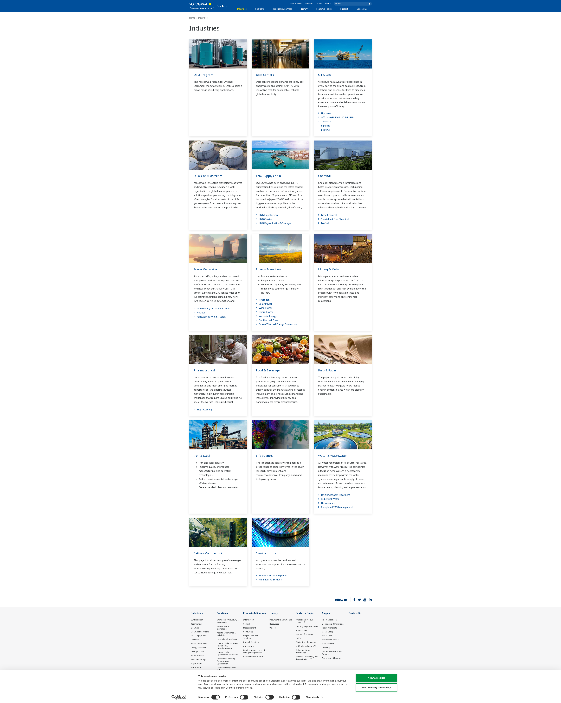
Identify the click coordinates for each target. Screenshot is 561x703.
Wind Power (265, 308)
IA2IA (298, 638)
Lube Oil (325, 129)
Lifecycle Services (251, 642)
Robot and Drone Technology (303, 651)
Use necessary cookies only (376, 687)
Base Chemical (329, 215)
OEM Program (203, 75)
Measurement (249, 627)
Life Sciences (264, 456)
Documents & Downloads (281, 619)
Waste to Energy (268, 316)
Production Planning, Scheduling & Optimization (226, 661)
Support (344, 8)
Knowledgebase (329, 619)
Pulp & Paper (327, 370)
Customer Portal (329, 639)
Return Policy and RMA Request (332, 652)
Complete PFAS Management (337, 507)
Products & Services (282, 8)
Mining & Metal (329, 269)
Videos (273, 627)
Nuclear (200, 312)
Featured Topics (324, 8)
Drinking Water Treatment (335, 494)
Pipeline (325, 125)
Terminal (326, 121)
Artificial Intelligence (305, 646)
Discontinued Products (253, 656)
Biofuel (325, 223)
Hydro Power (266, 312)
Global (328, 3)
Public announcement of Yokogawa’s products (254, 651)
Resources (274, 624)
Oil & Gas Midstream (208, 176)
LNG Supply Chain (268, 176)
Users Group (328, 631)
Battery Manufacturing (210, 553)
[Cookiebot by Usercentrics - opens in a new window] (179, 697)
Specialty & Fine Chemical (335, 219)
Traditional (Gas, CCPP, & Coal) (213, 308)
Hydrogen (264, 299)
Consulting (248, 631)
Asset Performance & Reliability (226, 634)
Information (248, 619)
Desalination (328, 503)
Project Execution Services (250, 636)
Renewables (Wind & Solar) (211, 316)
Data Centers (265, 75)
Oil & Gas (324, 75)
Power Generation (206, 269)
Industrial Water (330, 499)
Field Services (328, 643)
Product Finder (328, 627)
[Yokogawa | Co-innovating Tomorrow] (201, 5)
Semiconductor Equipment (273, 575)
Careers (319, 3)
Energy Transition (268, 269)
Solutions (259, 8)
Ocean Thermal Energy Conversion (278, 324)
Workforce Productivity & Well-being (228, 621)
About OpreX (301, 630)
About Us (309, 3)
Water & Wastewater (332, 456)
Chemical (324, 176)
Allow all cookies (376, 678)
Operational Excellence (227, 639)
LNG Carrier (265, 219)
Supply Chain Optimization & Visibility (227, 653)
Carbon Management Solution (226, 668)
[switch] (244, 697)
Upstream (326, 113)
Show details (312, 697)
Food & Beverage (268, 370)
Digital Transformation (306, 642)
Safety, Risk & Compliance (223, 627)
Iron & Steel (202, 456)
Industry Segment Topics (307, 626)
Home (192, 17)
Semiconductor (266, 553)
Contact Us (362, 8)
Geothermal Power (269, 320)
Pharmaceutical (204, 370)
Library (304, 8)
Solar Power (265, 303)
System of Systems (304, 634)
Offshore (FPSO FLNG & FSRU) (337, 117)
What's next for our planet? (304, 621)
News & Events (296, 3)
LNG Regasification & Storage (275, 223)
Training (326, 647)
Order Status (328, 635)
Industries (242, 8)
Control (246, 624)
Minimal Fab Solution (270, 579)
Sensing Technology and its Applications (307, 657)
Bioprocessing (204, 409)
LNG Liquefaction (268, 215)
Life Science (248, 646)
